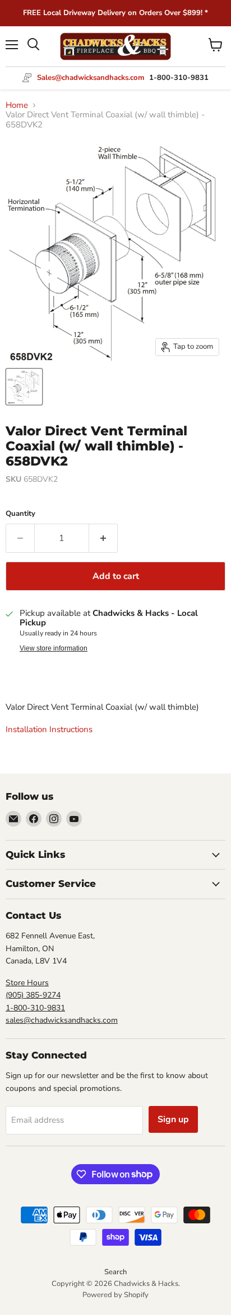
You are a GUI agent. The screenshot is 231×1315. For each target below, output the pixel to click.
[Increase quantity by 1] (103, 538)
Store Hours (27, 982)
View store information (53, 648)
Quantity (20, 514)
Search (115, 1272)
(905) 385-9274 (33, 995)
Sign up (173, 1119)
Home (17, 105)
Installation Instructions (49, 729)
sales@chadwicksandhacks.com (62, 1020)
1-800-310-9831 (35, 1008)
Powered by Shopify (115, 1295)
